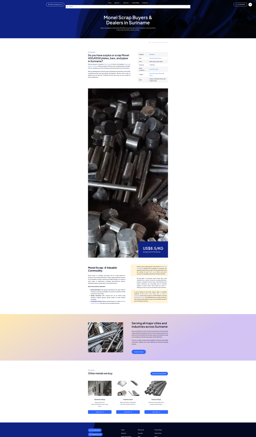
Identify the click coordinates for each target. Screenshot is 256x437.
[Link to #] (250, 4)
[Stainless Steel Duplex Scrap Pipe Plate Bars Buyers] (128, 381)
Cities (156, 69)
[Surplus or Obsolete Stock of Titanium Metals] (156, 381)
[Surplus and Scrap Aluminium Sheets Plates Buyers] (100, 381)
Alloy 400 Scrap (153, 73)
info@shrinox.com (140, 297)
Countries (152, 69)
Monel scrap (107, 64)
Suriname (152, 54)
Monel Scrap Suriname (155, 58)
